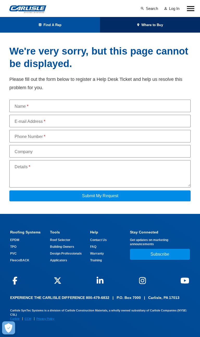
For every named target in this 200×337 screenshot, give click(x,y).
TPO (13, 247)
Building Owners (62, 247)
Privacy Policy (45, 318)
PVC (13, 253)
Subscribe (160, 254)
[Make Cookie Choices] (8, 327)
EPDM (14, 240)
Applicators (58, 260)
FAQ (93, 247)
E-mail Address (30, 121)
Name (21, 106)
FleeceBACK (19, 260)
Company (24, 151)
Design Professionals (66, 253)
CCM (28, 318)
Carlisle (15, 318)
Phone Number (30, 136)
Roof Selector (60, 240)
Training (96, 260)
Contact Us (98, 240)
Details (22, 167)
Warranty (97, 253)
